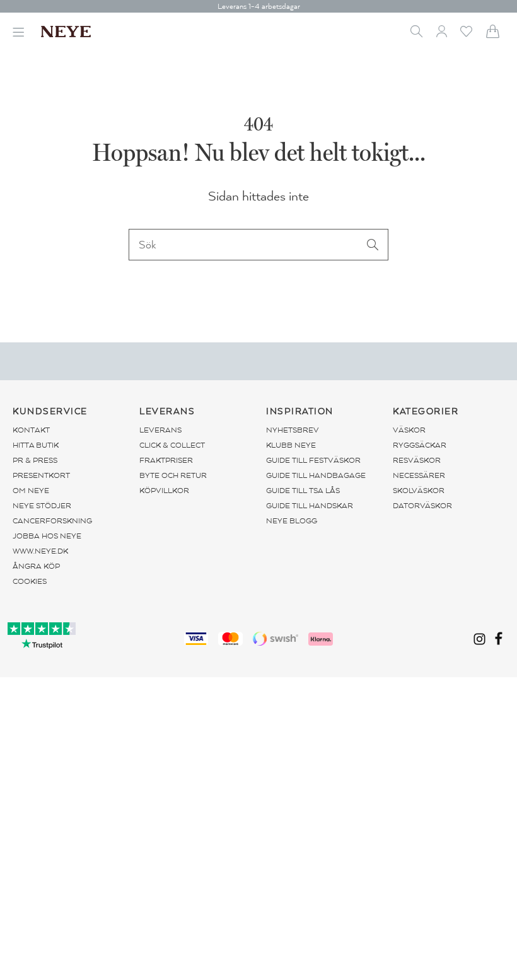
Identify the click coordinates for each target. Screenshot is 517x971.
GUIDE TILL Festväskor (313, 460)
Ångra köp (36, 566)
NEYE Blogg (291, 520)
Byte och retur (173, 475)
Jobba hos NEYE (47, 536)
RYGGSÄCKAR (419, 445)
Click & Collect (172, 445)
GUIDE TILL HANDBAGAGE (316, 475)
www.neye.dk (40, 551)
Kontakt (31, 430)
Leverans (160, 430)
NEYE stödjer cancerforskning (52, 513)
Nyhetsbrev (292, 430)
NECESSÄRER (419, 475)
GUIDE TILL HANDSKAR (309, 505)
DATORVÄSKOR (422, 505)
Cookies (30, 581)
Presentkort (41, 475)
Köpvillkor (164, 490)
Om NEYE (31, 490)
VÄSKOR (409, 430)
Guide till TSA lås (303, 490)
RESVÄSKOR (417, 460)
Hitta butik (36, 445)
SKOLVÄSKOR (418, 490)
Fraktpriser (166, 460)
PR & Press (35, 460)
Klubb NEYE (291, 445)
